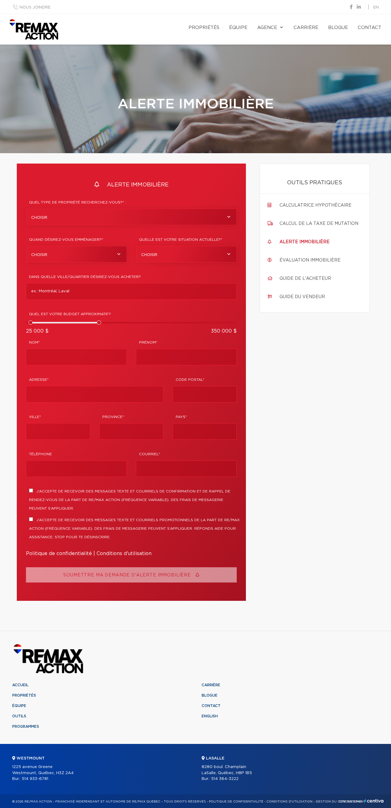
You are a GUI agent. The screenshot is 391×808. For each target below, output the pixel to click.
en (376, 7)
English (210, 716)
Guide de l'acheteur (305, 278)
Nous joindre (35, 7)
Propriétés (203, 27)
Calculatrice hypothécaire (316, 205)
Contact (369, 27)
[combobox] (131, 217)
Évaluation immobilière (310, 260)
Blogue (338, 27)
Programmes (25, 726)
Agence (267, 27)
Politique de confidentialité (59, 553)
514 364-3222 (225, 779)
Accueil (20, 685)
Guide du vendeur (302, 297)
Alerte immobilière (305, 242)
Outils (19, 716)
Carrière (306, 27)
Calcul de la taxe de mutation (319, 224)
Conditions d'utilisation (124, 553)
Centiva (374, 801)
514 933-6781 (35, 779)
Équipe (238, 27)
